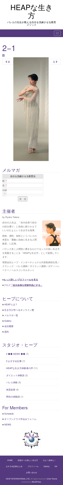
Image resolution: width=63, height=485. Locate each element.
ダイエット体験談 (15, 375)
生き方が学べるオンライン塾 (19, 309)
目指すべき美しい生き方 (28, 460)
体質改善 (10, 389)
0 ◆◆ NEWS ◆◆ (15, 353)
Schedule (9, 413)
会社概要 (8, 326)
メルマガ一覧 (11, 315)
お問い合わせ (31, 472)
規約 (6, 331)
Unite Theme (51, 478)
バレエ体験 (12, 382)
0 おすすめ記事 (14, 361)
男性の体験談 (13, 396)
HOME (10, 460)
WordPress (36, 481)
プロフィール (33, 466)
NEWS (7, 424)
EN (56, 466)
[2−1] (31, 109)
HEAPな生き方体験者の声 (19, 368)
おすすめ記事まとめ (14, 466)
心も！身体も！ (49, 460)
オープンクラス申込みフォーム (20, 419)
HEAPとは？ (10, 304)
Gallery (7, 320)
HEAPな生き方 (31, 11)
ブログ (23, 285)
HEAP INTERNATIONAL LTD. (18, 478)
